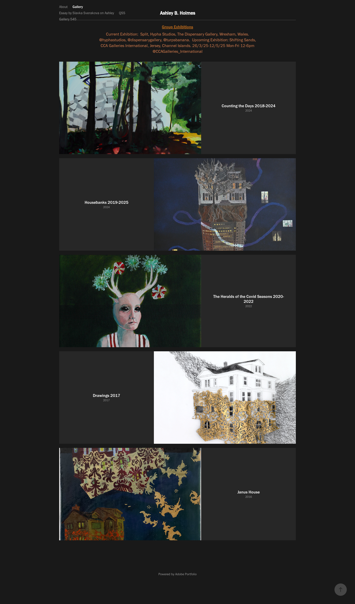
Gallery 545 (67, 19)
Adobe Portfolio (186, 574)
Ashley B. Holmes (177, 13)
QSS (122, 13)
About (63, 7)
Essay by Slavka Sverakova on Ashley (86, 13)
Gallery (78, 7)
